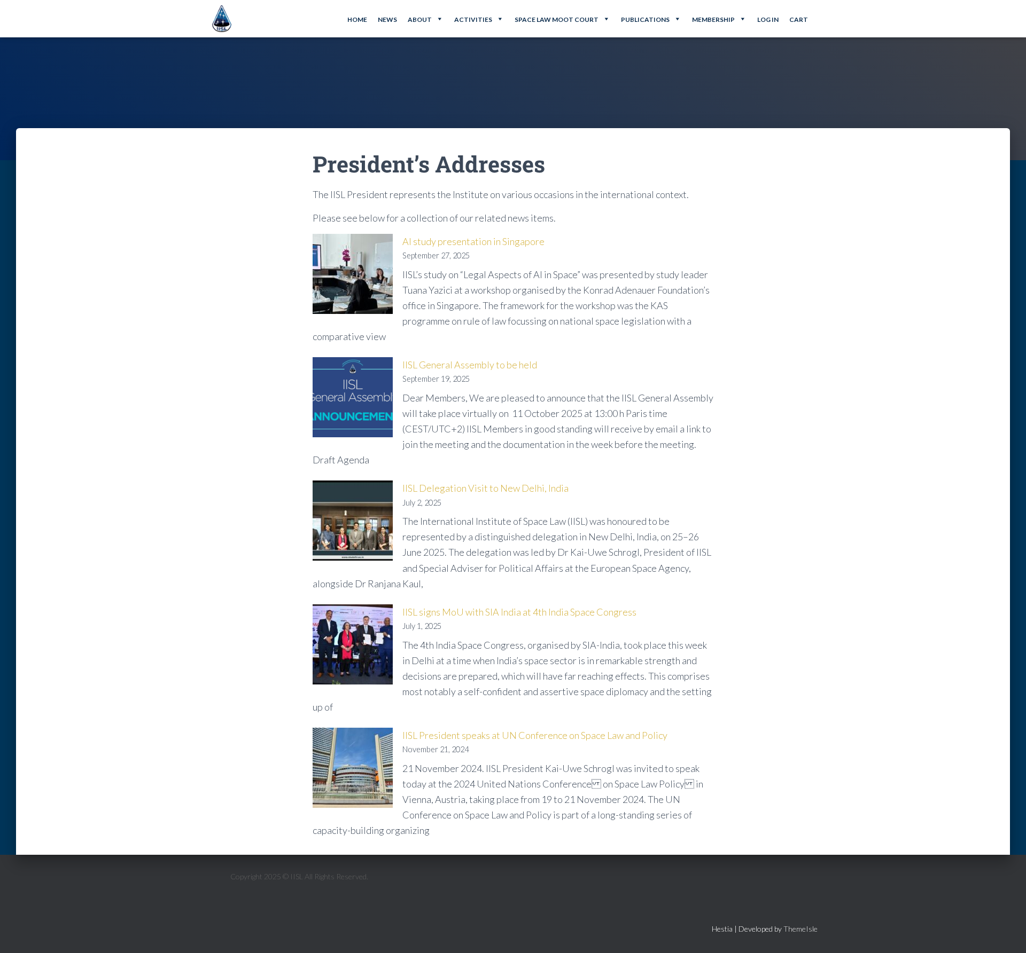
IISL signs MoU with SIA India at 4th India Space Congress (519, 612)
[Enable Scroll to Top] (1005, 931)
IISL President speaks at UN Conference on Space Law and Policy (534, 735)
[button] (425, 18)
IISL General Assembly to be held (469, 365)
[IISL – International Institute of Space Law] (221, 18)
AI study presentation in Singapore (473, 241)
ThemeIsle (800, 928)
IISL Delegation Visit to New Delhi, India (485, 488)
